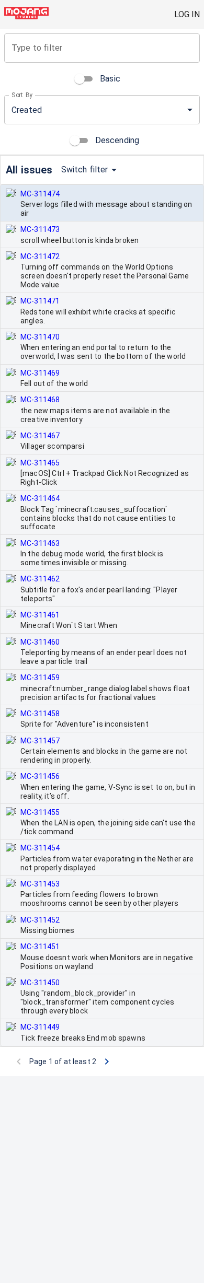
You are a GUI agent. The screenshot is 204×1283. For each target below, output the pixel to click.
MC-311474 (40, 194)
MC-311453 (40, 884)
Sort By (22, 95)
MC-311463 (40, 543)
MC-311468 (40, 399)
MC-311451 (40, 946)
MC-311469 (40, 373)
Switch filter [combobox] (84, 169)
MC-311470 (40, 337)
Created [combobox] (27, 110)
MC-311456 (40, 776)
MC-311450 (40, 982)
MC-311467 (40, 435)
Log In (187, 14)
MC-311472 (40, 256)
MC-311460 (40, 642)
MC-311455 (40, 812)
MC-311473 (40, 229)
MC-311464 (40, 498)
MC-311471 (40, 301)
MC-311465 (40, 463)
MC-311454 (40, 848)
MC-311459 (40, 677)
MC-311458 (40, 713)
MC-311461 (40, 615)
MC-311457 (40, 741)
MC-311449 (40, 1027)
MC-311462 (40, 579)
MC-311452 (40, 920)
